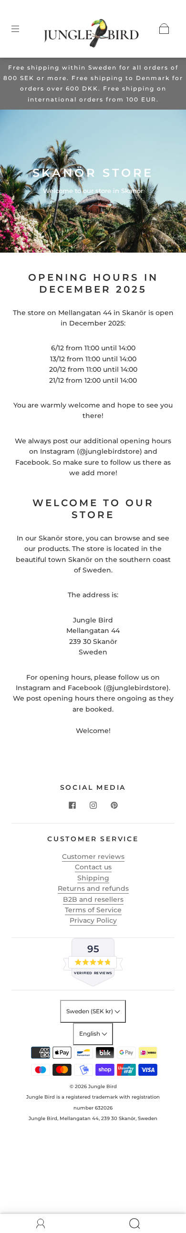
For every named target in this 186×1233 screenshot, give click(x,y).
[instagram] (93, 805)
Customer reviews (93, 856)
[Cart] (164, 28)
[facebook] (72, 805)
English (90, 1033)
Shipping (93, 878)
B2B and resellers (93, 899)
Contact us (93, 867)
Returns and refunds (93, 888)
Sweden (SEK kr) (90, 1011)
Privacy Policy (93, 920)
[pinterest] (113, 805)
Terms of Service (93, 910)
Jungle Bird (102, 1086)
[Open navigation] (21, 29)
